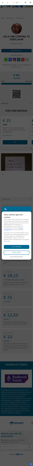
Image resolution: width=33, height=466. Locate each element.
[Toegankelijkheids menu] (31, 464)
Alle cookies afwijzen (16, 256)
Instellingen (16, 252)
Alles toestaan (16, 247)
